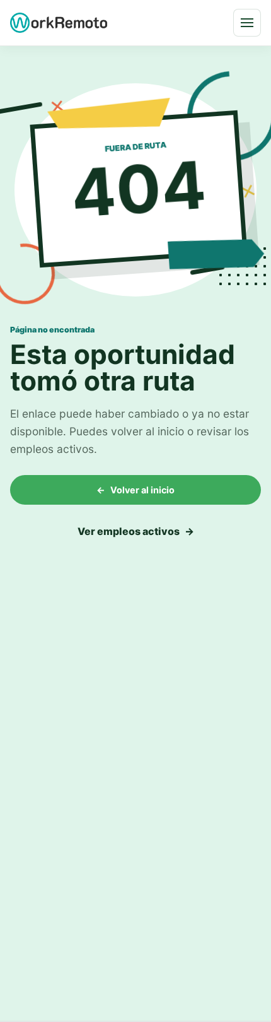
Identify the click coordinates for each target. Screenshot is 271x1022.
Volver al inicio (135, 490)
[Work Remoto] (59, 22)
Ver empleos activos (136, 531)
